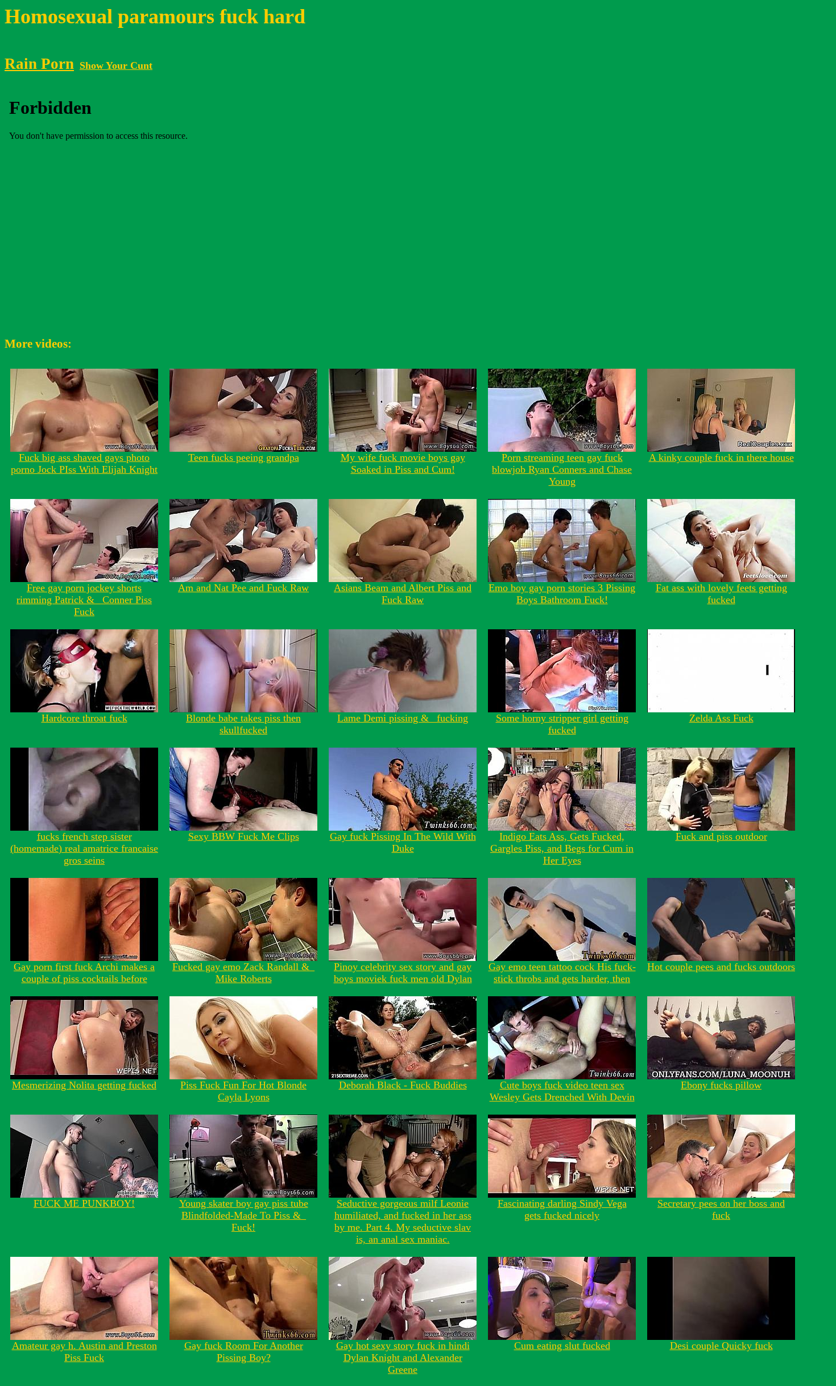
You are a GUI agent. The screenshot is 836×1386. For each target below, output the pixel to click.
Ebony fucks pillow (721, 1085)
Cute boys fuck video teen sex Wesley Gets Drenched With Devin (562, 1091)
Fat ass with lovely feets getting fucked (721, 593)
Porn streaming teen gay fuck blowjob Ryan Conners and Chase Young (562, 469)
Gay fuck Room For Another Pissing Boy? (243, 1351)
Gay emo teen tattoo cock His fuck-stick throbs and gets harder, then (562, 972)
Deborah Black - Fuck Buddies (403, 1085)
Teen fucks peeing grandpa (243, 457)
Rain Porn (39, 63)
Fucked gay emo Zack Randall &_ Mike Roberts (243, 972)
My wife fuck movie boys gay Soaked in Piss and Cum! (403, 463)
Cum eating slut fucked (562, 1345)
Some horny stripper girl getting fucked (562, 724)
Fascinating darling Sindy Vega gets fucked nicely (562, 1209)
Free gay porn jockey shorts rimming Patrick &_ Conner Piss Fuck (84, 599)
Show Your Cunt (116, 65)
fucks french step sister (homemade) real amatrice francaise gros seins (84, 848)
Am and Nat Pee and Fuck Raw (243, 587)
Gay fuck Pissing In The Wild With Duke (403, 842)
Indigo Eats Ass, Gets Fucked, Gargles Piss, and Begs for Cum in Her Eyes (562, 848)
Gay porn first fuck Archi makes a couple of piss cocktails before (84, 972)
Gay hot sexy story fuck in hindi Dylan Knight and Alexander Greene (403, 1357)
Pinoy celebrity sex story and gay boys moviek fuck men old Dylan (403, 972)
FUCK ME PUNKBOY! (84, 1203)
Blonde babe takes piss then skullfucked (243, 724)
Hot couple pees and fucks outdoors (721, 966)
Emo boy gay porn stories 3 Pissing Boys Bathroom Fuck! (562, 593)
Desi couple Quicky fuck (721, 1345)
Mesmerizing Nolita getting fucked (84, 1085)
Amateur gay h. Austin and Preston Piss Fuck (84, 1351)
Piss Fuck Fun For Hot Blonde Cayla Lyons (243, 1091)
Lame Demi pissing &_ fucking (402, 718)
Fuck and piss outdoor (721, 836)
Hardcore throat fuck (84, 718)
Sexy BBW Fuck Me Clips (243, 836)
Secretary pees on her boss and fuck (721, 1209)
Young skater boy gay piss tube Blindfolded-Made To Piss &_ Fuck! (243, 1215)
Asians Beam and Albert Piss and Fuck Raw (402, 593)
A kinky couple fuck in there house (721, 457)
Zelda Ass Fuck (721, 718)
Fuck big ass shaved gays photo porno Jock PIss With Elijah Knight (84, 463)
